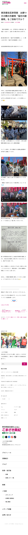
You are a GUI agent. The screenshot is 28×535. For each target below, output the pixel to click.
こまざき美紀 (17, 22)
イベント (3, 409)
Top (2, 407)
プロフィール (6, 453)
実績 (3, 485)
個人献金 (8, 502)
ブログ (15, 409)
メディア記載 (6, 509)
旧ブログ (16, 415)
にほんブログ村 (5, 305)
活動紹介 (5, 458)
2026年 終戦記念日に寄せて (7, 391)
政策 (7, 474)
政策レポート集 (10, 478)
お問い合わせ (6, 515)
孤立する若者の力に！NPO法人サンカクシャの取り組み (7, 311)
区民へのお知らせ (5, 415)
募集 (15, 412)
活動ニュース (5, 318)
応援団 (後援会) (10, 498)
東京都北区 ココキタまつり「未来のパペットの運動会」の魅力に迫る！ (20, 311)
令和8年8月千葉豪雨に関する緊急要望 (9, 381)
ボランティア (9, 495)
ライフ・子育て (16, 317)
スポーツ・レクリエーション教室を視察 (9, 372)
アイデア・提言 (9, 317)
